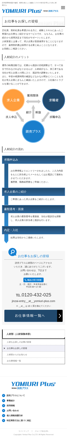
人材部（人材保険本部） (19, 334)
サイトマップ (24, 431)
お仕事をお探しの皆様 (17, 348)
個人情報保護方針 (15, 415)
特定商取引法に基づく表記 (19, 420)
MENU (63, 8)
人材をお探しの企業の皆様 (19, 342)
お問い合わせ (13, 410)
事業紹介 (11, 400)
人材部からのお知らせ (17, 354)
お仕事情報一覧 (14, 361)
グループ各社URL (41, 431)
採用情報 (11, 405)
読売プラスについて (16, 395)
